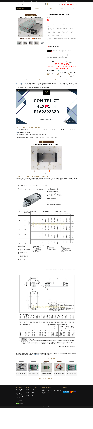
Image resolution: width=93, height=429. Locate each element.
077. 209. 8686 (41, 1)
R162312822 (55, 57)
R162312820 (65, 55)
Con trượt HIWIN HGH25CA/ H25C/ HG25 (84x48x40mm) (39, 373)
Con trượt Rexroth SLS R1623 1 (21, 83)
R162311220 (54, 52)
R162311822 (49, 55)
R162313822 (65, 57)
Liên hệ (72, 8)
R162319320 (55, 50)
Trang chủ (37, 8)
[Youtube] (64, 1)
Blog (62, 8)
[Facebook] (62, 1)
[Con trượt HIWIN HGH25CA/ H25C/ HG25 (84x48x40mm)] (33, 366)
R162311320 (49, 52)
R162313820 (60, 57)
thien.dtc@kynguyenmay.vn (49, 393)
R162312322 (70, 55)
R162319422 (60, 50)
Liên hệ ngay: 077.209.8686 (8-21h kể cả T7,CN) (20, 400)
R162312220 (60, 55)
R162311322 (69, 52)
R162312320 (54, 55)
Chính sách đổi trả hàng (30, 392)
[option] (31, 27)
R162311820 (59, 52)
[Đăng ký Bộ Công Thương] (66, 391)
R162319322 (65, 50)
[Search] (34, 5)
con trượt (29, 129)
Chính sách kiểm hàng (30, 396)
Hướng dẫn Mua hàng (54, 46)
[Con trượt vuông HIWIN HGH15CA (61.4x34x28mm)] (46, 366)
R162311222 (75, 52)
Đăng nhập (70, 1)
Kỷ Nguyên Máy (36, 354)
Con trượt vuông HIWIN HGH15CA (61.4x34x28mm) (50, 373)
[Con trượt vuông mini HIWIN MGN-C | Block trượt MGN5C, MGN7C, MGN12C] (21, 366)
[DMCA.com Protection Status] (20, 403)
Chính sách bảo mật (29, 395)
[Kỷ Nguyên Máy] (46, 4)
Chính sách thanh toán (30, 389)
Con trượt (21, 10)
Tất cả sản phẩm (20, 8)
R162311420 (70, 50)
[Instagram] (66, 1)
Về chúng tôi (50, 8)
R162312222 (49, 57)
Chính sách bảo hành (30, 393)
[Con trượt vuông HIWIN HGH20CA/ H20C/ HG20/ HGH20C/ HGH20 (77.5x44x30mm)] (71, 366)
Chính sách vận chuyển (30, 390)
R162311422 (64, 52)
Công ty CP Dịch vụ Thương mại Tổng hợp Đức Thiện (20, 390)
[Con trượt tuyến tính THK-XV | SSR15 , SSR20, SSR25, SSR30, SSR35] (59, 366)
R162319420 (49, 50)
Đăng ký (75, 1)
